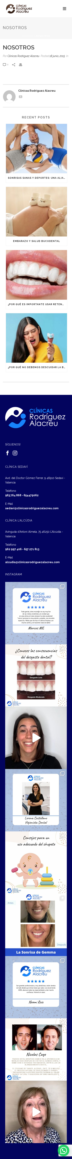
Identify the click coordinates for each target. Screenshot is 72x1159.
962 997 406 (13, 549)
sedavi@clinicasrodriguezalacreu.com (32, 508)
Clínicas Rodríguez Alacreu (23, 56)
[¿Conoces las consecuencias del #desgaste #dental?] (36, 675)
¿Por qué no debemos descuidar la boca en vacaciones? (37, 367)
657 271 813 (31, 549)
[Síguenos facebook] (7, 453)
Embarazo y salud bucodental (36, 241)
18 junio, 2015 (57, 56)
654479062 (31, 495)
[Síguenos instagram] (15, 453)
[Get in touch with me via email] (20, 97)
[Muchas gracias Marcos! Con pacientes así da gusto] (36, 613)
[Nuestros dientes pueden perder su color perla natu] (36, 1049)
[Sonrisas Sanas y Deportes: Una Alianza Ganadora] (36, 148)
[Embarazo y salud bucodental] (36, 211)
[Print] (22, 64)
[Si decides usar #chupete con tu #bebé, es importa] (36, 862)
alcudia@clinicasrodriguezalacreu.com (32, 562)
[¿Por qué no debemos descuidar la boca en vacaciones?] (36, 338)
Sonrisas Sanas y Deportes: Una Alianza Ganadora (37, 178)
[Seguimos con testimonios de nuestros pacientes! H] (36, 738)
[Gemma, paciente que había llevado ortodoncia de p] (36, 925)
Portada (27, 36)
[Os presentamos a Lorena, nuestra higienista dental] (36, 800)
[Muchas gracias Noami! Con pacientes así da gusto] (36, 987)
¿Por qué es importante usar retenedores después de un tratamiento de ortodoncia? (37, 304)
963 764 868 (13, 495)
